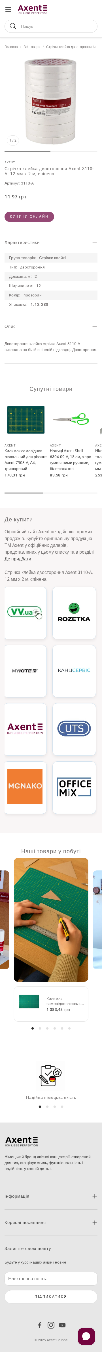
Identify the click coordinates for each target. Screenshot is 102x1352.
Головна (11, 47)
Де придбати (18, 559)
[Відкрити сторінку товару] (26, 418)
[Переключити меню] (8, 9)
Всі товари (32, 47)
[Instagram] (51, 1325)
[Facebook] (39, 1325)
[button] (51, 26)
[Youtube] (62, 1325)
